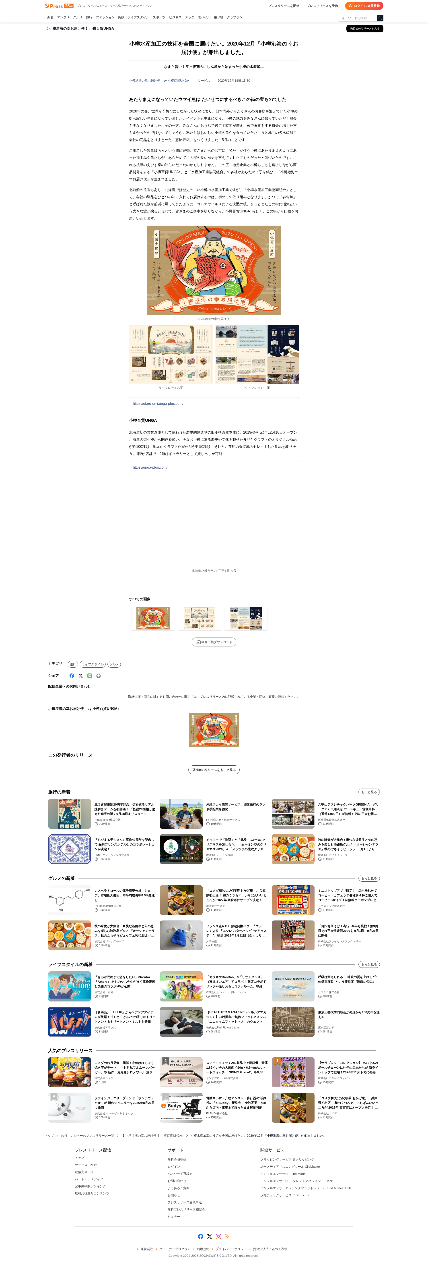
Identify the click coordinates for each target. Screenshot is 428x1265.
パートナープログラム (175, 1249)
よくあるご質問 (178, 1188)
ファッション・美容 (110, 17)
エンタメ (63, 17)
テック (189, 17)
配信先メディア (86, 1172)
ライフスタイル (138, 17)
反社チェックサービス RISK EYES (284, 1195)
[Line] (89, 675)
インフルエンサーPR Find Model (283, 1174)
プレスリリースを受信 (322, 6)
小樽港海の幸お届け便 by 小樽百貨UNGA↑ (160, 80)
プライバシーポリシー (231, 1249)
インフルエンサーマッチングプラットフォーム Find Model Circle (306, 1188)
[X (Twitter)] (80, 675)
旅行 (89, 17)
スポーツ (159, 17)
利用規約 (203, 1249)
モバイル (204, 17)
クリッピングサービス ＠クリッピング (287, 1159)
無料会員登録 (177, 1159)
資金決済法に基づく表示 (270, 1249)
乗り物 (218, 17)
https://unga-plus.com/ (150, 467)
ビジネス (175, 17)
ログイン (174, 1166)
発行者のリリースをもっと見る (214, 770)
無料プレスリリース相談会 (186, 1209)
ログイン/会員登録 (367, 6)
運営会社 (147, 1249)
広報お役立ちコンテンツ (92, 1193)
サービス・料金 (86, 1165)
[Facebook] (72, 675)
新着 (50, 17)
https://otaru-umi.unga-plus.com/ (158, 403)
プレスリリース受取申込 (185, 1202)
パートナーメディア (89, 1179)
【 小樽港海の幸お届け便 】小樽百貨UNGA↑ (152, 1135)
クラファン (235, 17)
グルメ (77, 17)
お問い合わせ (177, 1181)
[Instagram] (218, 1236)
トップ (49, 1135)
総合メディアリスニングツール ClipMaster (290, 1166)
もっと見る (369, 792)
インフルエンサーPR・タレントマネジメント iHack (296, 1181)
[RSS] (227, 1236)
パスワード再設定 (180, 1174)
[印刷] (98, 675)
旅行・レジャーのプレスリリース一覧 (87, 1135)
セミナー (174, 1216)
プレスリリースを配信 (283, 6)
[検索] (380, 18)
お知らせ (174, 1195)
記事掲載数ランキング (90, 1186)
